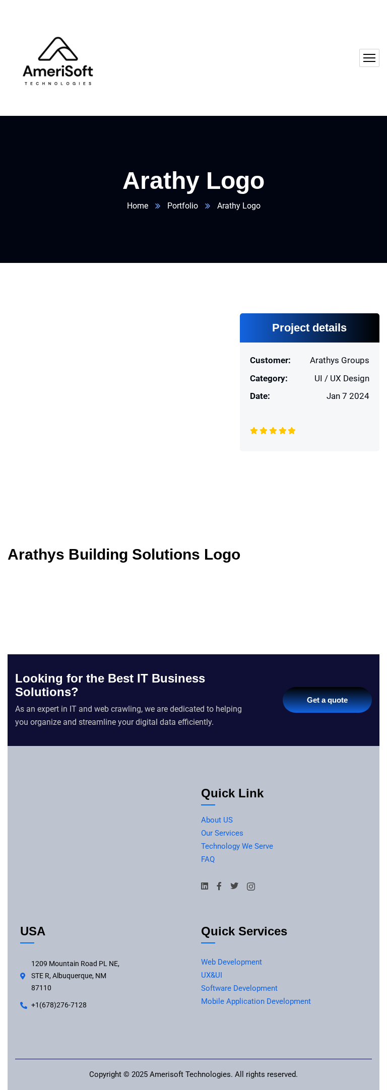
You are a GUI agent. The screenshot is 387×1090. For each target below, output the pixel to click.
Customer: (270, 360)
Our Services (222, 833)
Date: (260, 396)
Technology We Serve (237, 846)
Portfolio (182, 206)
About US (217, 820)
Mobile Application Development (256, 1001)
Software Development (239, 988)
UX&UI (211, 975)
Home (137, 206)
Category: (269, 378)
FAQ (208, 859)
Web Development (231, 962)
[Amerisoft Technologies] (58, 58)
